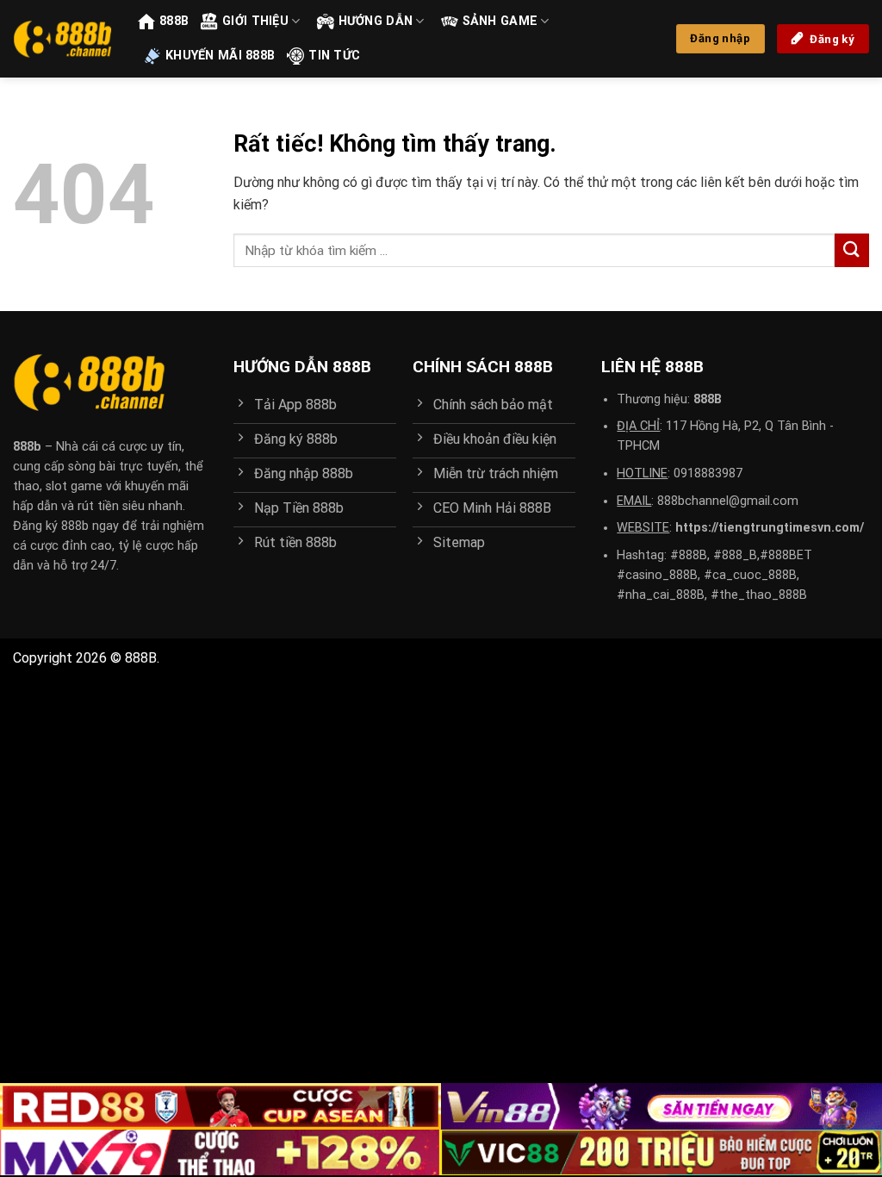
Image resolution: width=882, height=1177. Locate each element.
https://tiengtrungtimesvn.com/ (769, 527)
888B (174, 21)
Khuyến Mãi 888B (220, 55)
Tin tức (334, 55)
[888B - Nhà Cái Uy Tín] (62, 39)
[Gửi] (852, 250)
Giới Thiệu (255, 21)
